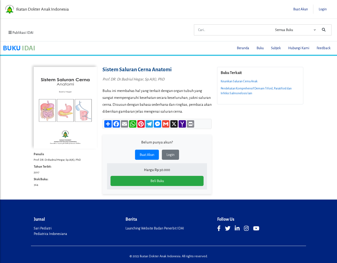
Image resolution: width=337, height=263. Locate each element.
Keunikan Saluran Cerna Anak (239, 81)
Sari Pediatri (43, 228)
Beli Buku (157, 181)
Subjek (276, 48)
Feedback (324, 48)
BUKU (19, 48)
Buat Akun (147, 155)
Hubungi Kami (298, 48)
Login (170, 155)
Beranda (243, 48)
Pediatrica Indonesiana (50, 234)
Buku (260, 48)
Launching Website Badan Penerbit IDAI (154, 228)
